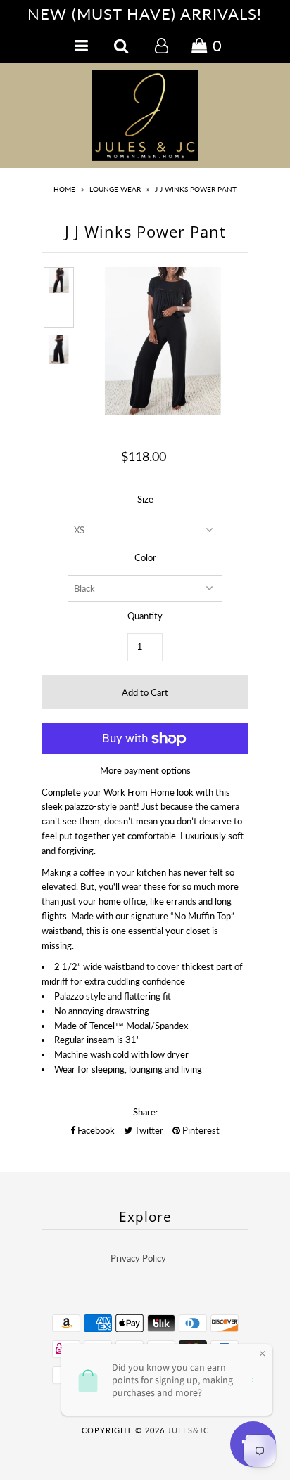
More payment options (145, 770)
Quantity (145, 615)
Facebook (95, 1130)
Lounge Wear (115, 189)
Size (145, 499)
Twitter (147, 1130)
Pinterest (200, 1130)
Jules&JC (188, 1430)
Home (64, 189)
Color (145, 557)
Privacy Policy (138, 1258)
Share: (145, 1112)
